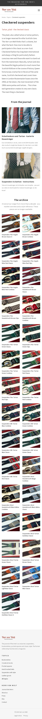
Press (3, 696)
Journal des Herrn (7, 689)
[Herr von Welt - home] (9, 10)
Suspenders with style (9, 672)
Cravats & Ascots (7, 663)
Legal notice (18, 716)
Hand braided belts (8, 669)
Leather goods (6, 676)
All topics (5, 679)
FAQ (3, 699)
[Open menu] (39, 10)
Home (3, 17)
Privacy (25, 716)
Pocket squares (7, 666)
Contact (4, 702)
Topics (9, 17)
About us (5, 693)
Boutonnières (6, 660)
